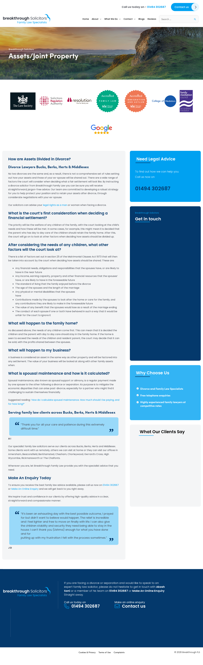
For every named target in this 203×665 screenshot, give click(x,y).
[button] (96, 19)
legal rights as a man (55, 205)
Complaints (119, 652)
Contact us (133, 606)
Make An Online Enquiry (24, 489)
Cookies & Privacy (87, 652)
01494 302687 (156, 7)
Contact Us (176, 4)
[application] (99, 19)
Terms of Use (105, 652)
